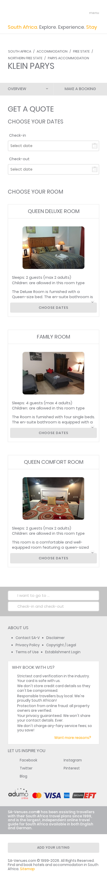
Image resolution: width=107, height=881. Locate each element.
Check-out (19, 158)
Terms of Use (27, 652)
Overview (17, 88)
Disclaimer (55, 637)
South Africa (19, 51)
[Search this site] (75, 13)
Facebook (28, 760)
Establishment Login (63, 652)
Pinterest (72, 768)
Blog (23, 776)
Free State (81, 51)
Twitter (26, 768)
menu (84, 13)
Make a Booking (80, 88)
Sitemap (27, 869)
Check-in (17, 135)
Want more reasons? (72, 737)
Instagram (73, 760)
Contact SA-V (28, 637)
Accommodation (52, 51)
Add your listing (53, 847)
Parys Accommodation (68, 58)
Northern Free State (25, 58)
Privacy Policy (28, 645)
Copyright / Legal (61, 645)
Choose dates (53, 307)
